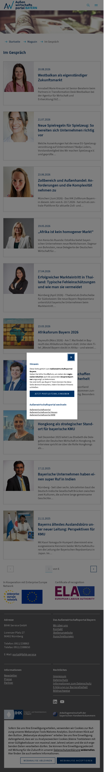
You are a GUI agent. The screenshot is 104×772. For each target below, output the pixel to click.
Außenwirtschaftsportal (40, 409)
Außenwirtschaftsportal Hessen (43, 412)
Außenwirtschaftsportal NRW (42, 415)
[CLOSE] (71, 357)
